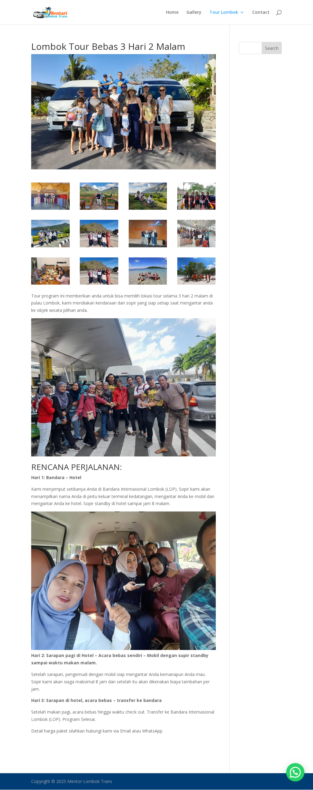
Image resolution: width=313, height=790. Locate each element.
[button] (295, 772)
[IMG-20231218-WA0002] (50, 284)
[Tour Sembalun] (50, 247)
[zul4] (148, 209)
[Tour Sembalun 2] (148, 247)
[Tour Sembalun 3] (99, 247)
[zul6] (99, 209)
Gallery (193, 12)
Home (172, 12)
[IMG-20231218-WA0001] (99, 284)
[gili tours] (196, 284)
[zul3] (196, 209)
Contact (261, 12)
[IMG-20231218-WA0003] (196, 247)
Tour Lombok (223, 12)
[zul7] (50, 209)
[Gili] (148, 284)
